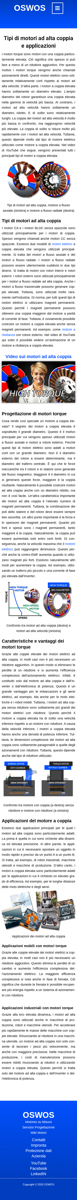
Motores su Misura (38, 1122)
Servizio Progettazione (38, 1127)
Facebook (38, 1168)
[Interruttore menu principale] (57, 8)
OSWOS (30, 8)
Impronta (38, 1145)
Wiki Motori (39, 1133)
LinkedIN (38, 1174)
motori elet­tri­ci (62, 244)
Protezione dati (39, 1150)
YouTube (38, 1163)
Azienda (39, 1156)
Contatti (38, 1140)
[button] (38, 382)
